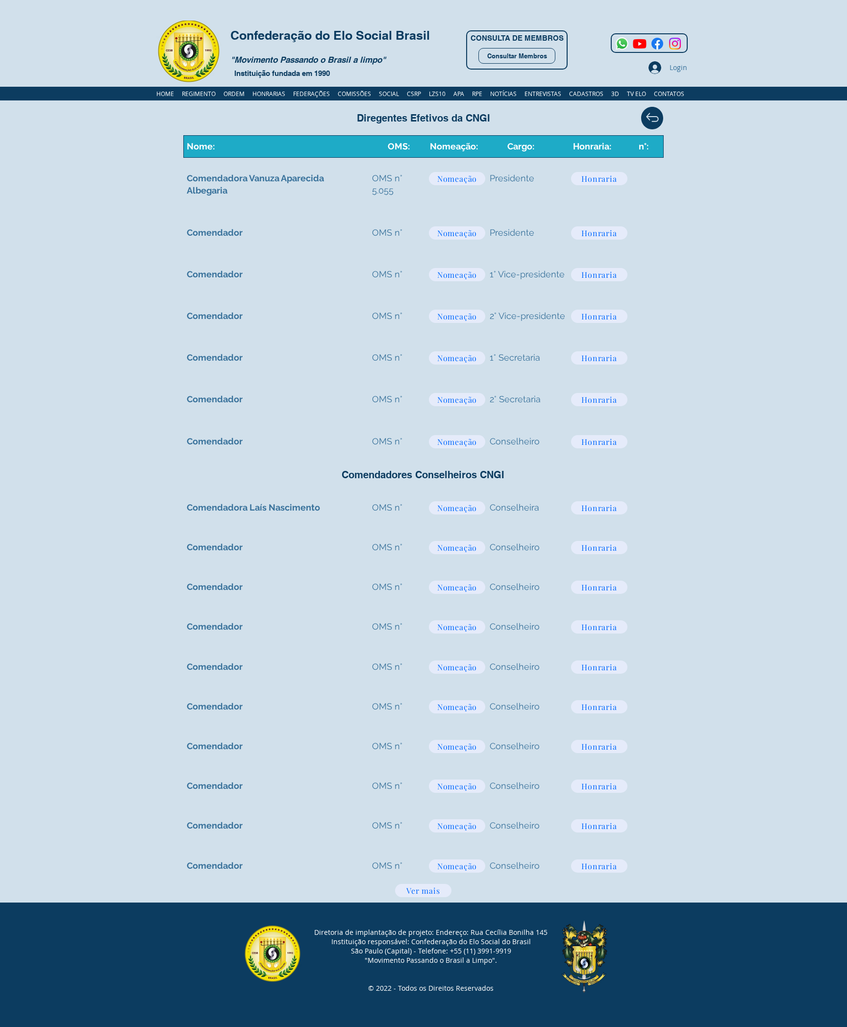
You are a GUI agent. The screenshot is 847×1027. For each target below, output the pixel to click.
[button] (586, 93)
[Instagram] (675, 43)
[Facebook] (657, 43)
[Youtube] (640, 43)
